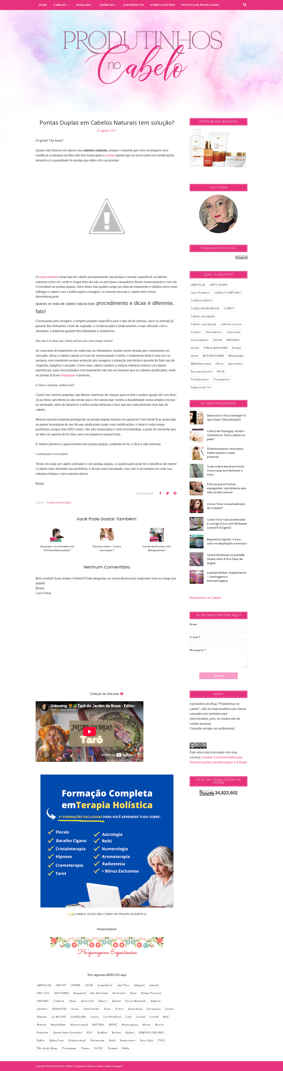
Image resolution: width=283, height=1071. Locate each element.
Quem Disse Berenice (67, 1032)
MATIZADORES (213, 355)
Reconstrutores (202, 371)
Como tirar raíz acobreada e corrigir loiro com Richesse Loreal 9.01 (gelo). (227, 524)
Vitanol (112, 1048)
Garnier (42, 1009)
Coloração (233, 332)
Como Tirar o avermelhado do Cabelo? (226, 506)
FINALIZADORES (215, 348)
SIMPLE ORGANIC (151, 1032)
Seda (112, 1040)
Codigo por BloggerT (113, 1066)
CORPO (229, 308)
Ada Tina (123, 985)
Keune (169, 1009)
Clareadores (213, 332)
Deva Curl (87, 1001)
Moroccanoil (79, 1024)
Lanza (94, 1016)
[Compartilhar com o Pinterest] (175, 493)
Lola (128, 1016)
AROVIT (61, 985)
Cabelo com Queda (203, 324)
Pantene (42, 1032)
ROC (90, 1032)
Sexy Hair (146, 1040)
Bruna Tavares (151, 993)
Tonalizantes (200, 379)
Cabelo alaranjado (203, 316)
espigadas (68, 375)
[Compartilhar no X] (167, 493)
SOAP (221, 371)
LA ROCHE (58, 1016)
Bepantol (80, 993)
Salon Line (56, 1040)
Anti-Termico (200, 292)
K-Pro (120, 1009)
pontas (110, 155)
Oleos (220, 363)
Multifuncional (201, 363)
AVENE (75, 985)
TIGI (161, 1040)
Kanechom (135, 1009)
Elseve (103, 1001)
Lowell (154, 1016)
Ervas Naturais (135, 1001)
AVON (89, 985)
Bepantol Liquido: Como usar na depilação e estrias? (227, 541)
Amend (154, 985)
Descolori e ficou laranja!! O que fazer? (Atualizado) (226, 418)
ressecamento (48, 277)
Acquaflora (105, 985)
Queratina (235, 363)
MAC (166, 1016)
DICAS (217, 340)
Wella (125, 1048)
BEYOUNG (61, 993)
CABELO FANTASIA (227, 292)
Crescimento (200, 340)
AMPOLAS (44, 985)
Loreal (140, 1016)
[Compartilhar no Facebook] (160, 493)
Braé (133, 993)
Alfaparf (139, 985)
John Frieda (91, 1009)
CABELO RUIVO (202, 300)
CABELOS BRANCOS (205, 308)
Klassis (42, 1016)
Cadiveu (59, 1001)
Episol (116, 1001)
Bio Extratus (99, 993)
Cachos (196, 332)
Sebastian (97, 1040)
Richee (130, 1032)
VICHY (98, 1048)
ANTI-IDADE (218, 284)
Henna (236, 348)
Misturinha (236, 355)
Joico (107, 1009)
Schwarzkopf (77, 1040)
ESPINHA (233, 340)
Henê (194, 355)
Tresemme (69, 1048)
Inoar (75, 1009)
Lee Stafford (112, 1016)
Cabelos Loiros (231, 324)
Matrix (41, 1024)
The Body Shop (47, 1048)
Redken (102, 1032)
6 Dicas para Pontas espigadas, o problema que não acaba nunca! (226, 488)
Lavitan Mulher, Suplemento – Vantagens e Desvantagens (226, 577)
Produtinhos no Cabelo (205, 597)
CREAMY (43, 1001)
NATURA (98, 1024)
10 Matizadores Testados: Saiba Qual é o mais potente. (225, 453)
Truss (85, 1048)
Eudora (156, 1001)
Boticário (119, 993)
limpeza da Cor (201, 387)
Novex (159, 1024)
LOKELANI (78, 1016)
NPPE (113, 1024)
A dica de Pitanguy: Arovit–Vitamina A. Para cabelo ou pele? (226, 435)
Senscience (128, 1040)
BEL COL (43, 993)
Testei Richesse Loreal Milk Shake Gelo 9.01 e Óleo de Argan (225, 559)
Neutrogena (130, 1024)
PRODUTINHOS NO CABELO (59, 1066)
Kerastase (154, 1009)
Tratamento (222, 379)
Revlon (116, 1032)
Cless (72, 1001)
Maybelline (58, 1024)
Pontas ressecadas (59, 502)
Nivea (147, 1024)
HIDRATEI (59, 1009)
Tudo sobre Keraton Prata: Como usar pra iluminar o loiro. (226, 471)
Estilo (195, 348)
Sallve (41, 1040)
